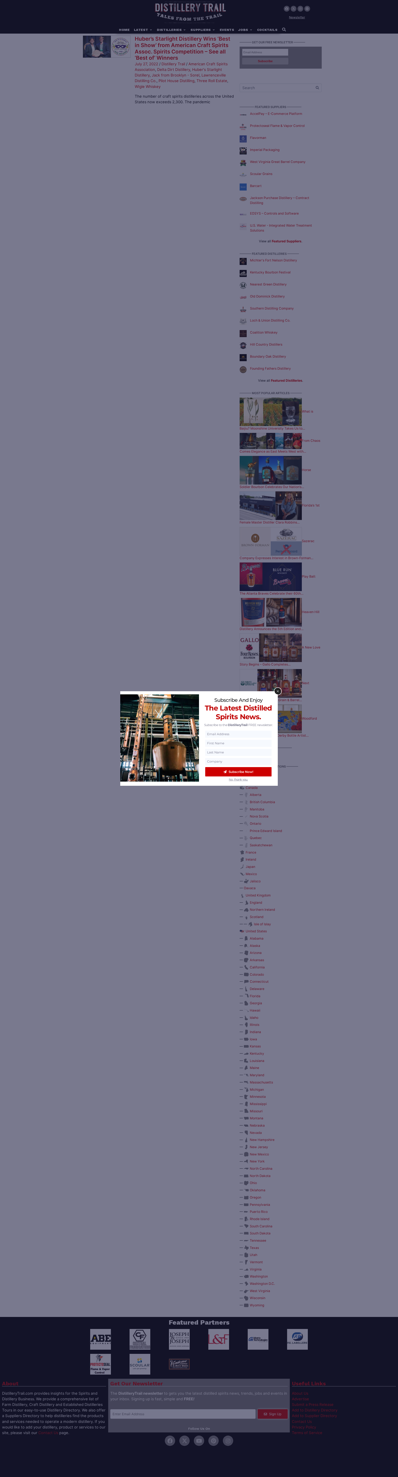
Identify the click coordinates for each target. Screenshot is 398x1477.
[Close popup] (278, 691)
